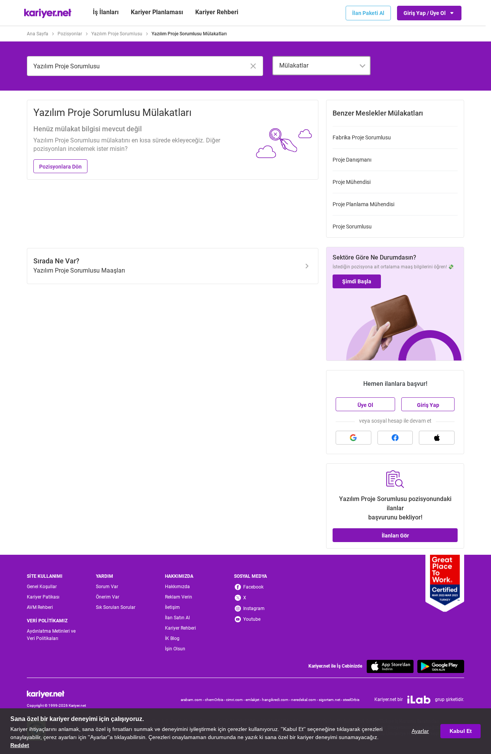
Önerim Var (107, 597)
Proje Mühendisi (352, 182)
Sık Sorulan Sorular (115, 607)
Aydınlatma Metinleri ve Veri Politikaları (51, 634)
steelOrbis (351, 699)
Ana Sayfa (37, 33)
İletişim (172, 607)
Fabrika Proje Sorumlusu (362, 137)
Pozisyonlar (70, 33)
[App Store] (390, 666)
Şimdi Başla (356, 281)
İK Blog (172, 638)
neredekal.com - (305, 699)
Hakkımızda (177, 586)
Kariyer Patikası (43, 597)
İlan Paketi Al (368, 13)
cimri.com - (236, 699)
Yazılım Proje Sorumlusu (116, 33)
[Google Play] (440, 666)
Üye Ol (365, 405)
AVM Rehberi (40, 607)
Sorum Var (107, 586)
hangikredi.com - (276, 699)
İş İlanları (106, 12)
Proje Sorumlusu (352, 226)
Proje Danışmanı (352, 160)
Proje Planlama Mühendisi (363, 204)
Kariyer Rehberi (180, 628)
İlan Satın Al (177, 617)
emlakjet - (254, 699)
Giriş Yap (428, 405)
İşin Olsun (175, 648)
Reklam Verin (178, 597)
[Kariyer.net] (56, 694)
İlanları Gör (395, 535)
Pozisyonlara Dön (60, 167)
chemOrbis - (215, 699)
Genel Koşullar (42, 586)
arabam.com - (193, 699)
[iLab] (418, 700)
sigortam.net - (331, 699)
